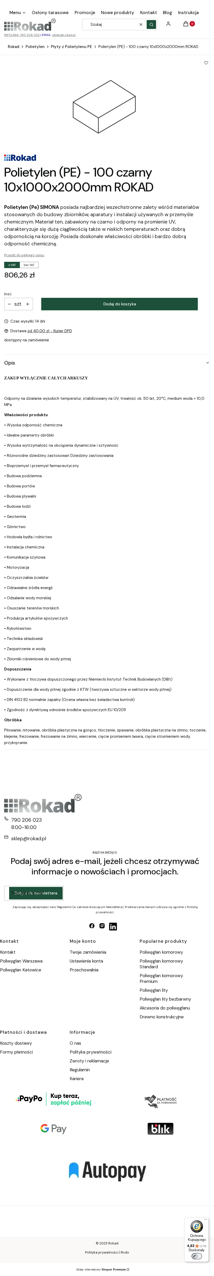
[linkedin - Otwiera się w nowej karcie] (113, 926)
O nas (75, 1043)
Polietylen (35, 46)
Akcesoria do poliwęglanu (165, 1008)
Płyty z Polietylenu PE (71, 46)
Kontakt (7, 952)
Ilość (7, 294)
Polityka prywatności (90, 1052)
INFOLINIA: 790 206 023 (22, 35)
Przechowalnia (84, 970)
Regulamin (80, 1070)
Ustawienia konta (86, 961)
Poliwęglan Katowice (20, 970)
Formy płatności (16, 1052)
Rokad (13, 46)
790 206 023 (26, 820)
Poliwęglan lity (154, 990)
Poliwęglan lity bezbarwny (165, 999)
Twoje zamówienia (88, 952)
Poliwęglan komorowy (161, 952)
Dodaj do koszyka (119, 304)
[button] (151, 24)
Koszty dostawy (16, 1043)
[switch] (197, 1256)
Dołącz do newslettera (36, 893)
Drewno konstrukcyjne (162, 1017)
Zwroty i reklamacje (89, 1061)
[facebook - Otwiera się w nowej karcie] (92, 926)
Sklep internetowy (101, 1269)
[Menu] (206, 1220)
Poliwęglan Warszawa (21, 961)
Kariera (77, 1078)
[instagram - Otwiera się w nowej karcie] (102, 926)
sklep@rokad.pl (64, 35)
